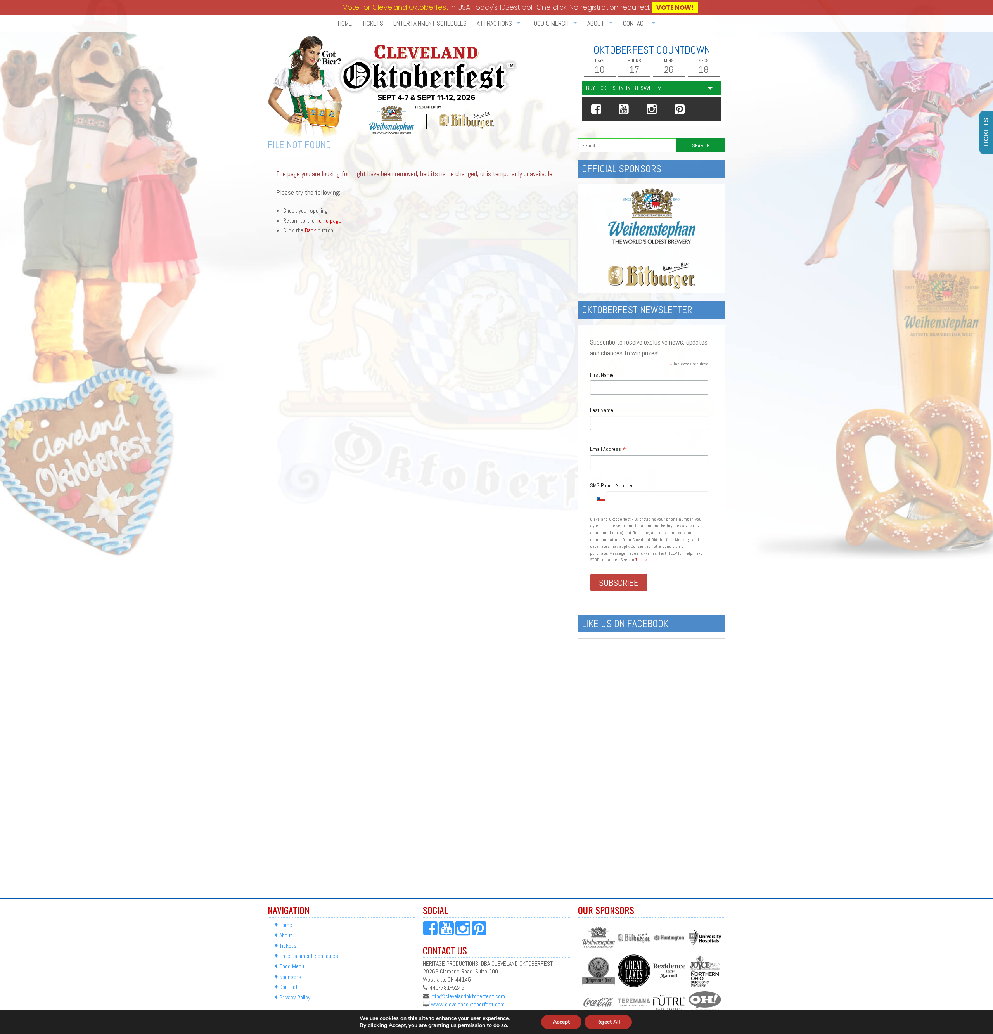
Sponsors (290, 977)
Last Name (601, 410)
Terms (641, 560)
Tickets (372, 23)
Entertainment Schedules (430, 23)
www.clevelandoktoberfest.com (468, 1004)
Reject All (608, 1021)
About (285, 935)
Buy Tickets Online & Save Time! (626, 88)
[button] (596, 109)
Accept (561, 1021)
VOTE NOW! (675, 7)
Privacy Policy (294, 997)
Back (310, 230)
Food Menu (291, 966)
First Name (602, 374)
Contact (288, 987)
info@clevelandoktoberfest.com (468, 996)
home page (328, 220)
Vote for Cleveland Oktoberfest (395, 7)
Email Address (608, 449)
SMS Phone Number (611, 485)
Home (345, 23)
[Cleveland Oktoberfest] (394, 86)
